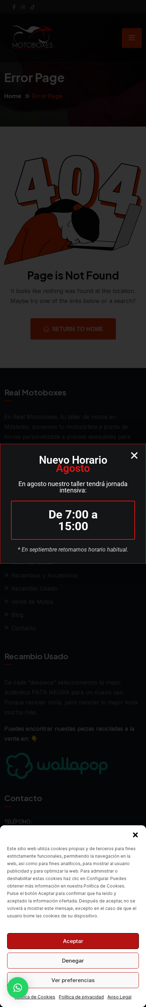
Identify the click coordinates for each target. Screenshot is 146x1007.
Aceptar (73, 941)
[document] (73, 503)
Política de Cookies (35, 997)
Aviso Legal (119, 997)
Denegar (73, 960)
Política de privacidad (81, 997)
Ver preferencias (73, 980)
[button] (135, 834)
